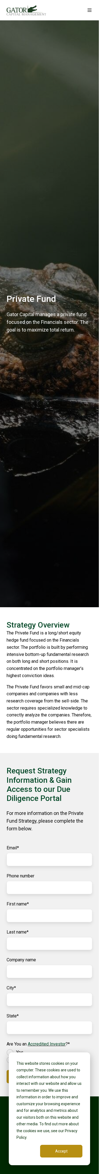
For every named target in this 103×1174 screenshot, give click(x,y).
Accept (61, 1151)
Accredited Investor (47, 1044)
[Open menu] (89, 10)
